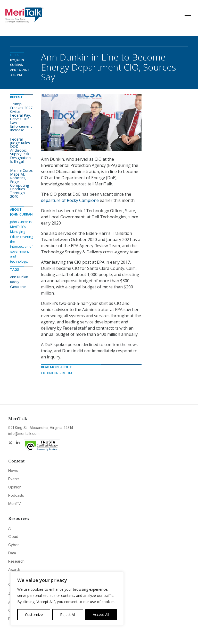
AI (9, 528)
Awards (14, 569)
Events (14, 479)
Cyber (13, 545)
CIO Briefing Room (56, 373)
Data (12, 553)
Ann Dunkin (19, 276)
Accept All (101, 614)
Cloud (13, 536)
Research (16, 561)
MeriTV (14, 503)
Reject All (68, 614)
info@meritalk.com (23, 433)
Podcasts (16, 495)
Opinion (14, 487)
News (13, 470)
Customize (34, 614)
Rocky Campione (18, 284)
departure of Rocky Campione (70, 200)
